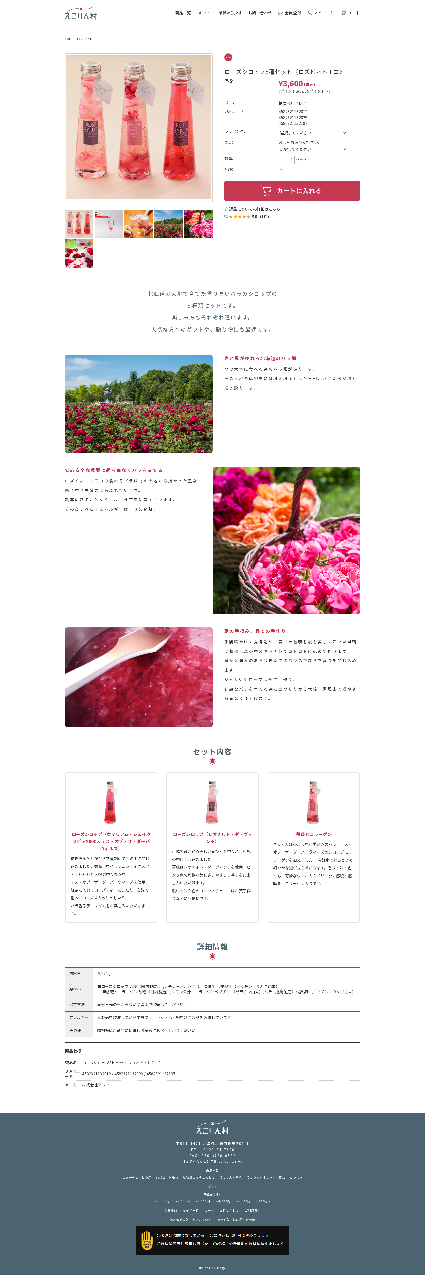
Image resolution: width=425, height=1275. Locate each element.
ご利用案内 (253, 1210)
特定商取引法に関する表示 (236, 1219)
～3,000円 (202, 1201)
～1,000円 (162, 1201)
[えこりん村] (81, 17)
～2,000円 (182, 1201)
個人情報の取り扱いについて (190, 1219)
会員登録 (170, 1210)
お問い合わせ (260, 12)
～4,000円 (222, 1201)
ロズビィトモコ (88, 39)
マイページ (191, 1210)
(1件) (264, 216)
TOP (68, 39)
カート (209, 1210)
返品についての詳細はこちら (254, 209)
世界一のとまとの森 (136, 1177)
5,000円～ (263, 1201)
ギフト (205, 12)
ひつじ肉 (296, 1177)
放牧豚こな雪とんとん (199, 1177)
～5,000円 (243, 1201)
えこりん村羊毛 (231, 1177)
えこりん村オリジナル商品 (266, 1177)
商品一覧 (212, 1171)
